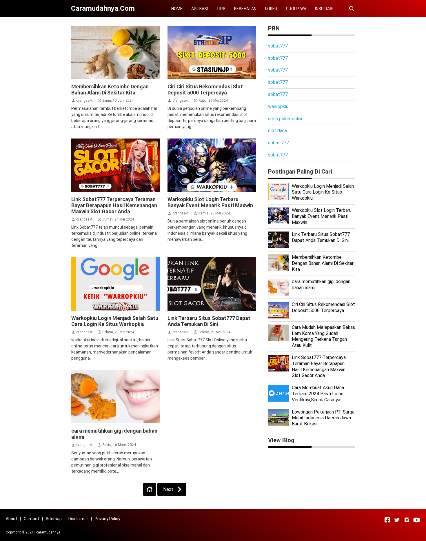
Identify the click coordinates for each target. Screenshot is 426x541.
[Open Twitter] (397, 519)
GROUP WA (296, 8)
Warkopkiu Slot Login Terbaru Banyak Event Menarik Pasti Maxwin (210, 202)
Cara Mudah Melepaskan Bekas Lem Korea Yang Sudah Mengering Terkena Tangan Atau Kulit (323, 336)
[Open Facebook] (387, 519)
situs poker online (286, 118)
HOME (177, 8)
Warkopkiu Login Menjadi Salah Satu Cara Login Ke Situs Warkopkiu (114, 321)
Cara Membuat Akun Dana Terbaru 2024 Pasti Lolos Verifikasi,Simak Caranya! (318, 393)
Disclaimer (78, 518)
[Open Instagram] (406, 519)
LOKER (271, 8)
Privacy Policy (107, 518)
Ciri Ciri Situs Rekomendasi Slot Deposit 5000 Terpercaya (205, 89)
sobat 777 (278, 142)
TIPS (220, 8)
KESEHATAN (245, 8)
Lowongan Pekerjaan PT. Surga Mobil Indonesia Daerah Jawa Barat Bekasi (323, 418)
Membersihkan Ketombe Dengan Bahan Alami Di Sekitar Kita (110, 89)
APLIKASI (199, 8)
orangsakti (84, 101)
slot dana (277, 130)
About (11, 518)
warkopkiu (278, 106)
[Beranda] (149, 489)
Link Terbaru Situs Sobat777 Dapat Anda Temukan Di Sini (209, 321)
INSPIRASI (324, 8)
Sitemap (54, 518)
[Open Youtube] (416, 519)
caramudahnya (48, 532)
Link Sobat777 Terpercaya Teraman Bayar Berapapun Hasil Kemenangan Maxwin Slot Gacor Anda (114, 205)
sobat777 (278, 46)
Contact (31, 518)
